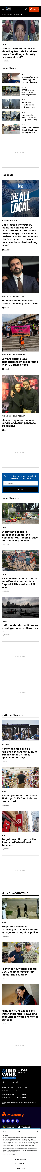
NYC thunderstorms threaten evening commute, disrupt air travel (20, 628)
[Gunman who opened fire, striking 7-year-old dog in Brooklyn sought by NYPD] (11, 129)
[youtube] (12, 1082)
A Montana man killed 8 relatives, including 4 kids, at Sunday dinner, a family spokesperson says (19, 753)
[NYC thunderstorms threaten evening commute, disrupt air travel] (20, 607)
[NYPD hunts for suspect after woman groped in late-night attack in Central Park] (11, 91)
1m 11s (6, 369)
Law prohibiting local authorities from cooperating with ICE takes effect (20, 361)
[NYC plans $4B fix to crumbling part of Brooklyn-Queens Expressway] (11, 78)
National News (11, 715)
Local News (9, 498)
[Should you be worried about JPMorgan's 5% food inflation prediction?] (20, 777)
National (5, 745)
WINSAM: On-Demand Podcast (13, 296)
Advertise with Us (21, 1097)
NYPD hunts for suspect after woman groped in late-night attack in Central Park (29, 94)
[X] (8, 1082)
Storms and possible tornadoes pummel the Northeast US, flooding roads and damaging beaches (20, 536)
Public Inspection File (8, 1094)
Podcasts (7, 174)
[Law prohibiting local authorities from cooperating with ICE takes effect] (20, 333)
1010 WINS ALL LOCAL (9, 220)
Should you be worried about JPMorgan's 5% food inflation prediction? (20, 798)
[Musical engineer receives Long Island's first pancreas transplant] (20, 394)
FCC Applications (21, 1094)
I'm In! (20, 490)
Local (4, 44)
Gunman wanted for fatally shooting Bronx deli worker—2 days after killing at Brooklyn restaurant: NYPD (20, 53)
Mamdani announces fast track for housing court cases (20, 302)
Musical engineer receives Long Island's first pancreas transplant (19, 422)
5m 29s (6, 249)
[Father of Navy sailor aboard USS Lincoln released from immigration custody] (20, 952)
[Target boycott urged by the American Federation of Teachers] (20, 821)
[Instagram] (17, 1082)
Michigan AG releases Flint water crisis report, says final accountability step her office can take (20, 1015)
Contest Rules (6, 1097)
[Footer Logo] (20, 1114)
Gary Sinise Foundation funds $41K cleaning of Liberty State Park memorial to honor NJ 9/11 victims (29, 108)
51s (5, 430)
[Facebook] (3, 1082)
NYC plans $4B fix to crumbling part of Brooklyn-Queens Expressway (29, 80)
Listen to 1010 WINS (7, 1087)
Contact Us (5, 1090)
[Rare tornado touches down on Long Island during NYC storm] (11, 116)
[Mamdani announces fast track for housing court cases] (20, 274)
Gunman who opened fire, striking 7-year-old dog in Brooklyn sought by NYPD (30, 131)
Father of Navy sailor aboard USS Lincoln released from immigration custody (19, 971)
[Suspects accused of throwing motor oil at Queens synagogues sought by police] (20, 908)
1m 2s (6, 308)
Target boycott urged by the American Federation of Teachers (19, 842)
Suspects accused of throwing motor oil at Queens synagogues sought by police (20, 929)
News (4, 791)
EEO (17, 1090)
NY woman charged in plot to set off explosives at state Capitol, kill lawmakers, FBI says (19, 583)
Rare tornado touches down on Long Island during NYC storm (29, 118)
